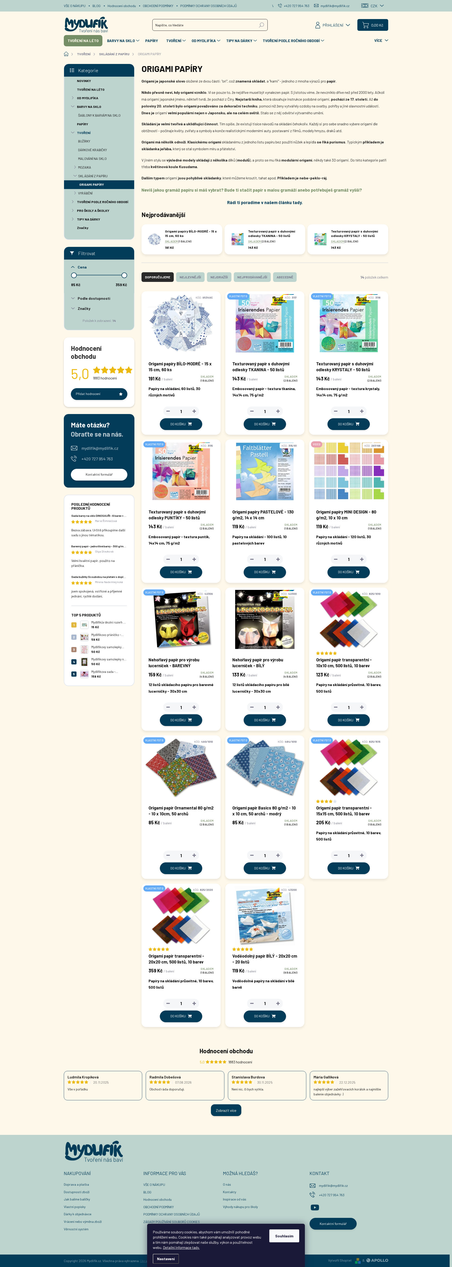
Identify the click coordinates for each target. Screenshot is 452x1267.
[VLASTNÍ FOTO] (264, 325)
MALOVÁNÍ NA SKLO (92, 159)
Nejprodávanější (252, 277)
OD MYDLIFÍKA (87, 98)
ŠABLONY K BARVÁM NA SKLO (99, 115)
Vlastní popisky (74, 1207)
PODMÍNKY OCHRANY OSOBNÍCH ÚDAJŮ (208, 6)
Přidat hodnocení (88, 394)
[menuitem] (83, 40)
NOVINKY (84, 81)
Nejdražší (219, 277)
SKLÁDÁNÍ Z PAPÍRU (93, 176)
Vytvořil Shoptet (340, 1260)
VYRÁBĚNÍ (85, 193)
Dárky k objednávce (77, 1214)
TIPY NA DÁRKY (88, 219)
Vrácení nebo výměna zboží (83, 1222)
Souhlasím (284, 1236)
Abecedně (285, 277)
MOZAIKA (84, 167)
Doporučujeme (157, 277)
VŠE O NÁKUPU (74, 6)
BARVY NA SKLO (89, 107)
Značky (82, 228)
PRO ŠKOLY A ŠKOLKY (93, 211)
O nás (227, 1184)
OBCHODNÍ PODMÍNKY (158, 6)
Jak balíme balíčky (77, 1199)
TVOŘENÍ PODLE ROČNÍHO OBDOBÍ (102, 202)
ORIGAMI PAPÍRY (91, 184)
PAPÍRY (82, 124)
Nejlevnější (190, 277)
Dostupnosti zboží (76, 1192)
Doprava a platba (76, 1184)
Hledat (261, 25)
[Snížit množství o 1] (168, 411)
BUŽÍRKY (84, 141)
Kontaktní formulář (99, 474)
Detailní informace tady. (181, 1247)
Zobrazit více (226, 1110)
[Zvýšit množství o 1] (194, 411)
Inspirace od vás (234, 1199)
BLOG (97, 6)
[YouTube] (315, 1206)
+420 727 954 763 (97, 458)
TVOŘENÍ (84, 133)
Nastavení (166, 1258)
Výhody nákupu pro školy (240, 1207)
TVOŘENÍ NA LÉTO (91, 89)
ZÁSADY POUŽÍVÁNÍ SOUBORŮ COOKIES (171, 1222)
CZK (374, 6)
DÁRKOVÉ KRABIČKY (92, 150)
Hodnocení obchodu (122, 6)
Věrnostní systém (76, 1229)
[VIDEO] (348, 473)
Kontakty (229, 1192)
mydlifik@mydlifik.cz (99, 448)
